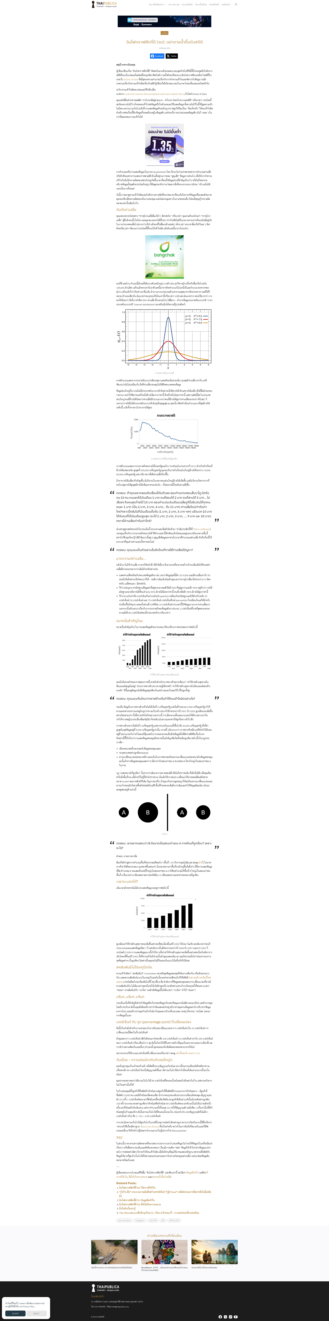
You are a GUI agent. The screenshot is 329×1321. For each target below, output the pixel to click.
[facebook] (220, 1317)
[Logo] (104, 4)
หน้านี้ (200, 862)
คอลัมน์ (165, 33)
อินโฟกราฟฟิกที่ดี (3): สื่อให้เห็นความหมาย (140, 1204)
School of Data (131, 79)
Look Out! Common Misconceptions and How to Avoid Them (154, 93)
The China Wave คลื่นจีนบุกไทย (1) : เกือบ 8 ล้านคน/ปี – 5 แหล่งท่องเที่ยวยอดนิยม (159, 1212)
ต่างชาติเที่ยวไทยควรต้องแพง (204, 1267)
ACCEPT (15, 1313)
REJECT (37, 1313)
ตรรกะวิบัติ (153, 1220)
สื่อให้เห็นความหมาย (138, 1176)
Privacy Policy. (29, 1306)
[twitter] (225, 1317)
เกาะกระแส (173, 4)
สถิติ (162, 1220)
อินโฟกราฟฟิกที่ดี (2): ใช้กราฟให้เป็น (137, 1187)
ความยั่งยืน (187, 4)
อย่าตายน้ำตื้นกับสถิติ (161, 1176)
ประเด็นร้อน (201, 4)
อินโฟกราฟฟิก (174, 1220)
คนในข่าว (226, 4)
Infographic (139, 1220)
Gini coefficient (202, 529)
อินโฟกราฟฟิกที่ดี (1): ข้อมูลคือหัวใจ (137, 1200)
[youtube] (236, 1317)
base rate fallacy (150, 1126)
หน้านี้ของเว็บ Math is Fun (188, 1053)
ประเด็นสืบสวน (156, 4)
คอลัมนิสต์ (214, 4)
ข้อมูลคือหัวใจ (192, 1172)
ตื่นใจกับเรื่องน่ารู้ (127, 1208)
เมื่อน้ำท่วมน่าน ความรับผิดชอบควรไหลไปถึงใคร (111, 1267)
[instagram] (231, 1317)
